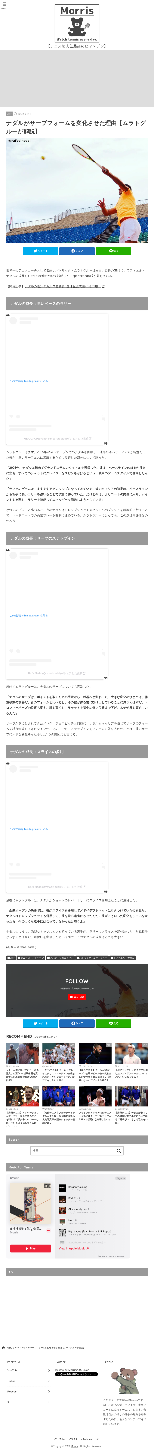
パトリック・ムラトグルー (93, 957)
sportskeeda (81, 276)
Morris (74, 1446)
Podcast (12, 1391)
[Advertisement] (77, 78)
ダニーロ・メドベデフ (32, 957)
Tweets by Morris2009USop (72, 1369)
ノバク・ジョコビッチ (61, 957)
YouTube (12, 1370)
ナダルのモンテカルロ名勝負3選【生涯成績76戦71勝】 (63, 286)
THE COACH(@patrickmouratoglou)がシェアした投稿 (55, 438)
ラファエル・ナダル (123, 957)
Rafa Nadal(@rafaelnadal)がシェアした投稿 (55, 673)
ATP (9, 114)
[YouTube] (77, 997)
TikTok (11, 1380)
